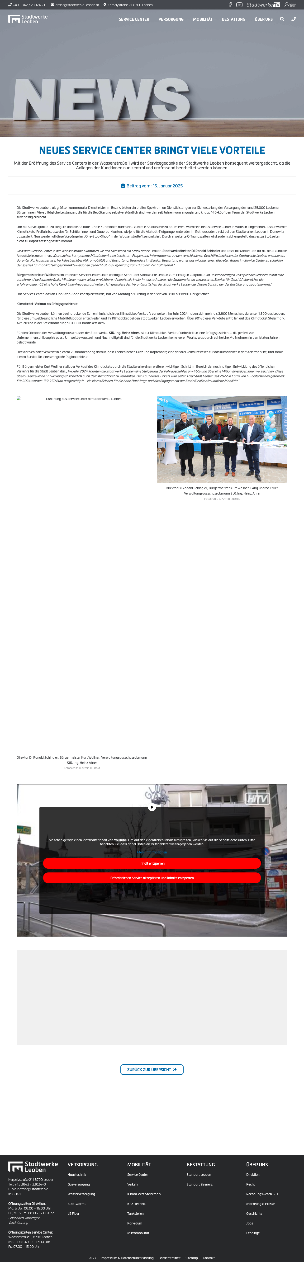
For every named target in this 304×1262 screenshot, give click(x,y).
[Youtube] (239, 4)
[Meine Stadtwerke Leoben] (290, 4)
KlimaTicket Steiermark (144, 1194)
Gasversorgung (79, 1184)
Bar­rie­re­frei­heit (169, 1258)
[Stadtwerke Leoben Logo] (28, 19)
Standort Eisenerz (200, 1184)
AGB (92, 1258)
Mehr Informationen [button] (152, 852)
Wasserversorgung (81, 1194)
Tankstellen (135, 1213)
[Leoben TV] (263, 4)
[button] (187, 19)
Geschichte (254, 1213)
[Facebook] (230, 4)
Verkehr (132, 1184)
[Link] (293, 19)
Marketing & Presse (260, 1203)
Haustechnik (77, 1174)
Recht (250, 1184)
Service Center (137, 1174)
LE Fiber (73, 1213)
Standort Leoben (199, 1174)
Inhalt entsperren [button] (152, 863)
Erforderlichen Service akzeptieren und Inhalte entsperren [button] (152, 878)
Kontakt (209, 1258)
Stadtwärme (77, 1203)
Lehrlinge (253, 1233)
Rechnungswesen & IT (262, 1194)
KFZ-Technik (136, 1203)
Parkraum (134, 1223)
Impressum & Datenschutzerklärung (127, 1258)
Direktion (253, 1174)
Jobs (249, 1223)
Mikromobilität (138, 1233)
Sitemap (191, 1258)
